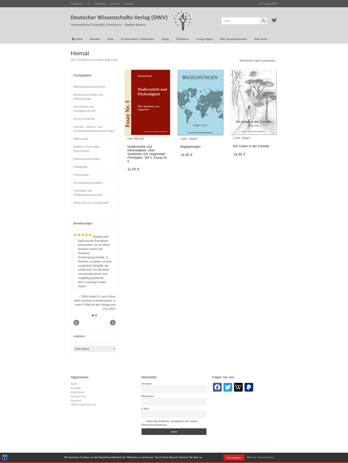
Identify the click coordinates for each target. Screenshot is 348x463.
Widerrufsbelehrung (83, 404)
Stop (96, 316)
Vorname (146, 383)
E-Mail (145, 408)
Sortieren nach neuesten (257, 60)
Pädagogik (80, 166)
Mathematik (80, 138)
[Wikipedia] (238, 387)
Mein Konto (260, 39)
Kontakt (129, 3)
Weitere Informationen (260, 457)
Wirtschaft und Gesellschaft (90, 202)
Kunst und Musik (84, 118)
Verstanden (234, 457)
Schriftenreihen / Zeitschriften (137, 39)
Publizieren (182, 39)
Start (93, 316)
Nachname (147, 396)
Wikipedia (100, 3)
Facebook (76, 3)
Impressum (78, 392)
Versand (76, 400)
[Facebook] (217, 387)
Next (113, 323)
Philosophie (81, 174)
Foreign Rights (204, 39)
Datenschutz (79, 396)
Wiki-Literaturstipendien (233, 39)
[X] (227, 387)
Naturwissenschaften (86, 158)
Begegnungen (190, 146)
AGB (74, 383)
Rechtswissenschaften (87, 182)
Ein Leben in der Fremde (251, 146)
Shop (110, 39)
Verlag (165, 39)
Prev (76, 323)
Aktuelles (95, 39)
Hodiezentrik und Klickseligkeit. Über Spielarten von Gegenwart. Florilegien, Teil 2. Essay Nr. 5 (147, 154)
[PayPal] (249, 387)
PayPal (115, 3)
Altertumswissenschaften (89, 86)
